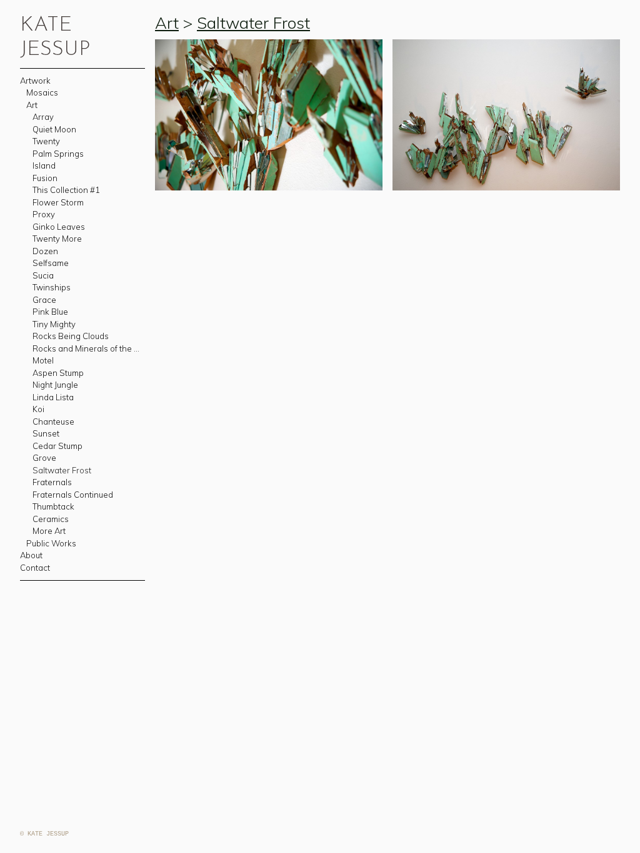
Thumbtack (53, 506)
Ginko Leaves (58, 227)
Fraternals (52, 482)
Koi (38, 409)
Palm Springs (58, 154)
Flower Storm (58, 202)
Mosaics (42, 92)
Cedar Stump (57, 446)
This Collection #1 (66, 190)
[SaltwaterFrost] (506, 114)
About (31, 555)
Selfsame (50, 263)
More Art (49, 531)
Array (43, 117)
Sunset (45, 433)
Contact (35, 568)
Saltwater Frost (61, 470)
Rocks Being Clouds (70, 336)
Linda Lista (53, 397)
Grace (44, 300)
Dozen (45, 251)
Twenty (46, 141)
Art (32, 105)
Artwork (35, 81)
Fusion (45, 178)
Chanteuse (53, 421)
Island (44, 165)
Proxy (43, 214)
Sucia (43, 275)
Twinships (51, 287)
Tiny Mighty (54, 324)
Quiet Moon (54, 129)
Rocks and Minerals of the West (89, 348)
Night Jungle (55, 385)
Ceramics (50, 519)
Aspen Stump (58, 373)
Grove (44, 458)
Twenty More (57, 239)
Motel (43, 360)
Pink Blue (50, 312)
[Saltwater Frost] (268, 114)
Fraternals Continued (72, 495)
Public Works (51, 543)
